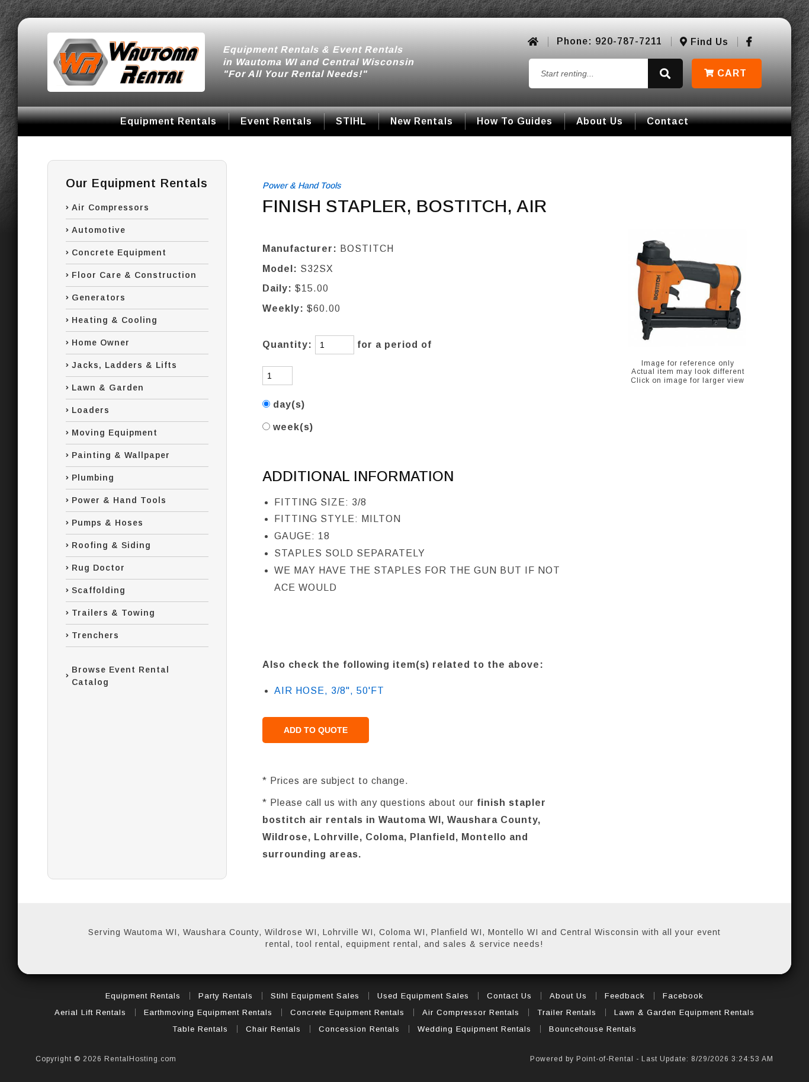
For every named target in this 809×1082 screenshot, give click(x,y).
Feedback (625, 996)
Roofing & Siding (111, 545)
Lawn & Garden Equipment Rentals (684, 1012)
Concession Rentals (359, 1029)
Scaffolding (99, 590)
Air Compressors (110, 207)
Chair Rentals (273, 1029)
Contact (668, 121)
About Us (599, 121)
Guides (515, 121)
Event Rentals (276, 121)
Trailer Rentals (566, 1012)
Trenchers (95, 635)
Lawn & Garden (108, 387)
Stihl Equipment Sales (315, 996)
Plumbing (93, 477)
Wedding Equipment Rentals (474, 1029)
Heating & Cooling (115, 320)
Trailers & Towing (113, 612)
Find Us (708, 42)
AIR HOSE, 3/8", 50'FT (329, 691)
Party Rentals (225, 996)
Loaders (91, 410)
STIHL (351, 121)
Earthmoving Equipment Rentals (208, 1012)
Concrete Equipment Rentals (347, 1012)
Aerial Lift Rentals (90, 1012)
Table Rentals (200, 1029)
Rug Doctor (98, 567)
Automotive (99, 230)
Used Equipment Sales (423, 996)
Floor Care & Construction (134, 275)
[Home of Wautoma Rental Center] (533, 42)
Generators (99, 297)
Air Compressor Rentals (470, 1012)
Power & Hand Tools (119, 500)
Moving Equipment (115, 432)
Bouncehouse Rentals (593, 1029)
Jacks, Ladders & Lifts (124, 365)
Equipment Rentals (168, 121)
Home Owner (101, 342)
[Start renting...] (665, 74)
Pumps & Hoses (107, 522)
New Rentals (421, 121)
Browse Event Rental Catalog (120, 676)
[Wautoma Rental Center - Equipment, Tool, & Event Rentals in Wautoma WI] (126, 62)
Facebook (683, 996)
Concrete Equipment (119, 252)
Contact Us (509, 996)
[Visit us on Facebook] (749, 42)
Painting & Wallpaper (121, 455)
